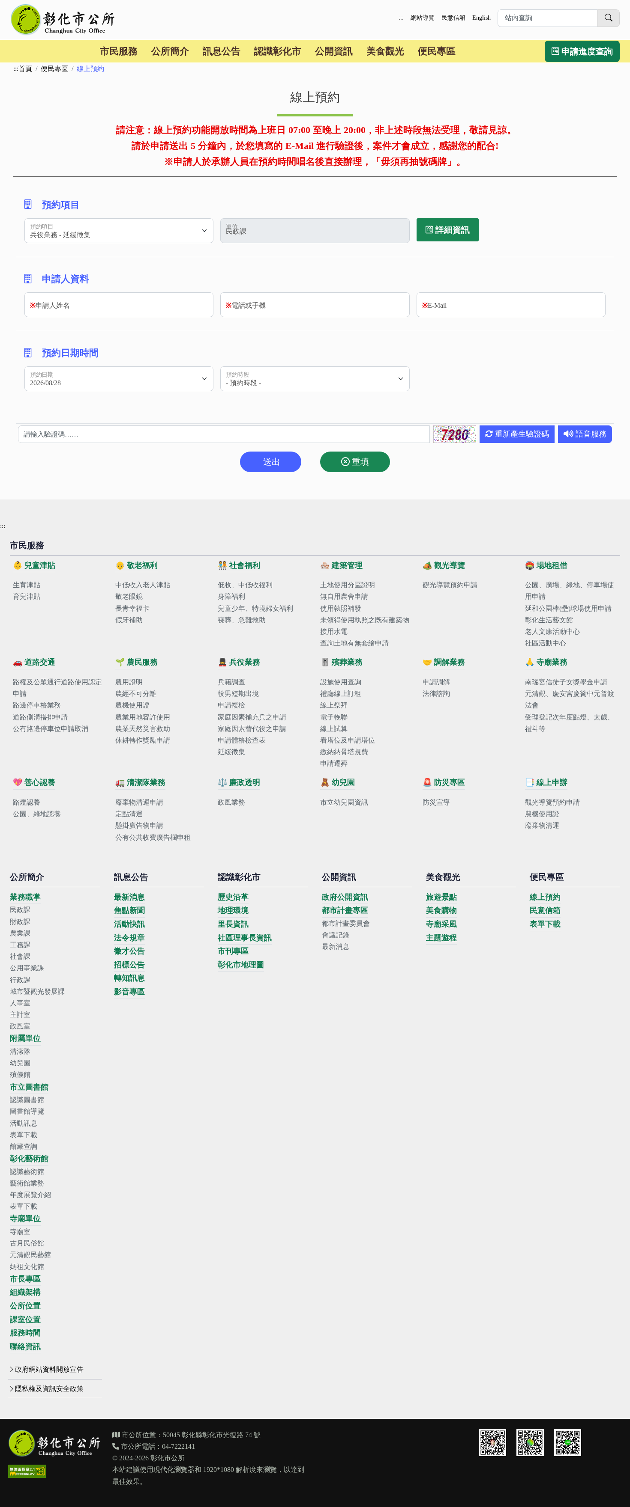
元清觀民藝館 (30, 1254)
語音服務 (589, 434)
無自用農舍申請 (344, 596)
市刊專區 (233, 951)
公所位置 (25, 1306)
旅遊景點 (441, 897)
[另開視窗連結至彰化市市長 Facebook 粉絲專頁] (493, 1442)
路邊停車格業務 (37, 705)
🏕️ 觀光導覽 (444, 565)
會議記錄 (335, 935)
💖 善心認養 (34, 782)
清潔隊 (20, 1051)
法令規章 (129, 937)
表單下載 (23, 1134)
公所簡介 (170, 51)
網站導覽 (423, 18)
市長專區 (25, 1279)
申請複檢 (231, 705)
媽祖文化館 (27, 1266)
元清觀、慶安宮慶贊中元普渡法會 (569, 699)
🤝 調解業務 (444, 662)
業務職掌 (25, 897)
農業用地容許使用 (142, 717)
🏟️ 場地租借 (546, 565)
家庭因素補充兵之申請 (252, 717)
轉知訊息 (129, 978)
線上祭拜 (334, 705)
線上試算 (334, 728)
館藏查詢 (23, 1146)
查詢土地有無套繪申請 (354, 643)
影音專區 (129, 991)
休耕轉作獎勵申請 (142, 740)
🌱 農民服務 (136, 662)
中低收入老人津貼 (142, 585)
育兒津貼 (26, 596)
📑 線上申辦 (546, 782)
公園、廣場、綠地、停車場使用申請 (569, 590)
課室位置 (25, 1319)
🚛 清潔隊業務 (140, 782)
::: (401, 18)
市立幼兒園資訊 (344, 802)
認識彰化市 (277, 51)
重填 (359, 462)
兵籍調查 (231, 682)
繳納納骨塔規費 (344, 751)
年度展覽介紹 (30, 1194)
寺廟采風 (441, 924)
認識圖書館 (27, 1099)
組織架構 (25, 1292)
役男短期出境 (238, 693)
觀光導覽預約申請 (450, 585)
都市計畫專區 (345, 910)
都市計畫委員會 (346, 923)
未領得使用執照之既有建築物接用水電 (364, 625)
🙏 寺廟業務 (546, 662)
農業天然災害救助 (142, 728)
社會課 (20, 956)
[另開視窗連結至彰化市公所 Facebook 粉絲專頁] (530, 1442)
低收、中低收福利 (245, 585)
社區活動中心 (545, 643)
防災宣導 (436, 802)
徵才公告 (129, 951)
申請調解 (436, 682)
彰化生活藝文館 (549, 620)
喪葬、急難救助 (242, 620)
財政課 (20, 921)
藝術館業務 (27, 1183)
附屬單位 (25, 1038)
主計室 (20, 1014)
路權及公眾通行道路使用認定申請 (57, 687)
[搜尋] (608, 18)
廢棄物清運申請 (139, 802)
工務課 (20, 944)
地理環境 (233, 910)
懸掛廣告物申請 (139, 825)
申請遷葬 (334, 763)
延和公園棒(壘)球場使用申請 (568, 608)
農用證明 (129, 682)
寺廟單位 (25, 1218)
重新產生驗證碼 (521, 434)
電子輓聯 (334, 717)
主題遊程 (441, 937)
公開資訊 (334, 51)
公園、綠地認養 (37, 813)
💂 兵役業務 (239, 662)
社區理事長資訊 (245, 937)
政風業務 (231, 802)
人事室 (20, 1003)
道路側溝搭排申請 (40, 717)
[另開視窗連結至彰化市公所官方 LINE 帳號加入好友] (568, 1442)
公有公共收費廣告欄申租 (153, 837)
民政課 (20, 909)
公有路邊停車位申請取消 (50, 728)
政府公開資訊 (345, 897)
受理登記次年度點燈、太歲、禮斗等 (569, 722)
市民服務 (119, 51)
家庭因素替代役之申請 (252, 728)
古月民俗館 (27, 1243)
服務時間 (25, 1333)
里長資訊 (233, 924)
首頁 (25, 68)
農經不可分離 (135, 693)
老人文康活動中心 (552, 631)
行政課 (20, 980)
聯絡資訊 (25, 1346)
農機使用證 (132, 705)
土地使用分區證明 (347, 585)
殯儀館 (20, 1074)
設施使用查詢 (340, 682)
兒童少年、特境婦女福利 (255, 608)
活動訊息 (23, 1123)
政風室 (20, 1026)
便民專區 (437, 51)
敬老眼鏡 (129, 596)
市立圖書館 (29, 1087)
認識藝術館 (27, 1171)
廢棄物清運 (542, 825)
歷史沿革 (233, 897)
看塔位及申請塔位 (347, 740)
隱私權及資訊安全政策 (49, 1388)
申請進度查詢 (586, 51)
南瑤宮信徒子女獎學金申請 (566, 682)
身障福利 (231, 596)
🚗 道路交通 (34, 662)
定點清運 (129, 813)
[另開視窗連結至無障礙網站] (27, 1471)
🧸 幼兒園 (337, 782)
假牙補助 (129, 620)
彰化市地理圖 (241, 964)
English (481, 18)
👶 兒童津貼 (34, 565)
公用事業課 (27, 968)
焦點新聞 (129, 910)
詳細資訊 (451, 230)
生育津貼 (26, 585)
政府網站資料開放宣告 (49, 1369)
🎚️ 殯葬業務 (341, 662)
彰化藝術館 (29, 1158)
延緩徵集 (231, 751)
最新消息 (129, 897)
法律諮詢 (436, 693)
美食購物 (441, 910)
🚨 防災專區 (444, 782)
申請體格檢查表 (242, 740)
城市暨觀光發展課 (37, 991)
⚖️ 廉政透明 (239, 782)
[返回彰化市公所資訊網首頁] (63, 19)
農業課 (20, 933)
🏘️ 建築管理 (341, 565)
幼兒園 (20, 1063)
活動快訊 (129, 924)
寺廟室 (20, 1231)
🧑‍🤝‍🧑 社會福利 (239, 565)
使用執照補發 (340, 608)
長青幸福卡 (132, 608)
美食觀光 (385, 51)
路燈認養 (26, 802)
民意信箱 (453, 18)
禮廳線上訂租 (340, 693)
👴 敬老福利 (136, 565)
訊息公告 (221, 51)
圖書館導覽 (27, 1111)
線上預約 (545, 897)
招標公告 (129, 964)
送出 (270, 462)
